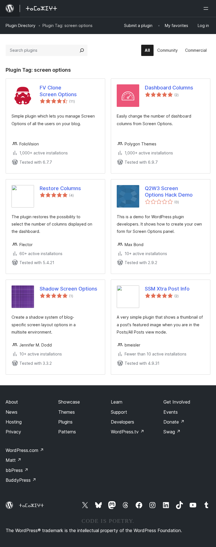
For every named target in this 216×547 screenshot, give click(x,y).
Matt (13, 460)
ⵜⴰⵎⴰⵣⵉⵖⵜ (31, 505)
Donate (173, 422)
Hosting (14, 422)
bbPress (17, 470)
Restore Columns (60, 188)
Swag (172, 432)
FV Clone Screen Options (58, 91)
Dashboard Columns (169, 88)
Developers (122, 422)
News (11, 412)
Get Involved (176, 402)
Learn (116, 402)
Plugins (65, 422)
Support (119, 412)
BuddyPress (21, 480)
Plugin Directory (20, 25)
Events (170, 412)
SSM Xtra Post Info (167, 289)
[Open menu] (207, 8)
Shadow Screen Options (68, 289)
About (12, 402)
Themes (66, 412)
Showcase (69, 402)
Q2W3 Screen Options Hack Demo (169, 191)
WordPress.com (25, 450)
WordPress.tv (127, 432)
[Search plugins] (81, 50)
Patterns (67, 432)
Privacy (13, 432)
